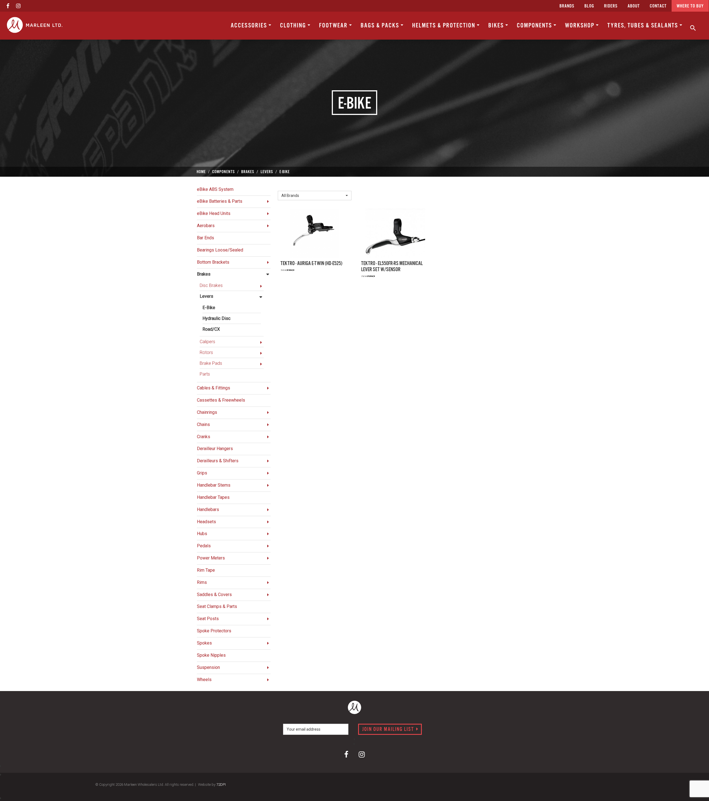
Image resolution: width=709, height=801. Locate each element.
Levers (206, 296)
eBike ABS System (215, 189)
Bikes (496, 26)
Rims (202, 582)
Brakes (203, 274)
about (634, 6)
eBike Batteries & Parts (219, 201)
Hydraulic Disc (216, 318)
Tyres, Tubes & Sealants (643, 26)
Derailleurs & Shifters (217, 460)
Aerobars (206, 225)
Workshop (580, 26)
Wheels (204, 679)
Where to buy (690, 6)
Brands (566, 6)
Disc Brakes (211, 285)
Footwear (334, 26)
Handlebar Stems (213, 485)
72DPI (221, 784)
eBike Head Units (213, 213)
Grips (202, 473)
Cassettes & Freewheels (221, 400)
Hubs (202, 533)
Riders (611, 6)
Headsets (206, 521)
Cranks (203, 436)
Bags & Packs (381, 26)
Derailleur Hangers (215, 448)
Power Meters (211, 558)
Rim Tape (206, 570)
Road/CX (211, 329)
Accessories (250, 26)
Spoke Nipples (211, 655)
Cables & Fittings (213, 388)
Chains (203, 424)
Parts (205, 374)
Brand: (285, 186)
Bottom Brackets (213, 262)
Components (535, 26)
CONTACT (658, 6)
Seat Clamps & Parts (217, 606)
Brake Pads (211, 363)
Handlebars (208, 509)
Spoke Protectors (214, 630)
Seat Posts (208, 618)
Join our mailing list (388, 729)
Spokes (204, 643)
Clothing (294, 26)
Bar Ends (205, 237)
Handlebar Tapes (213, 497)
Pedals (204, 545)
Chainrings (207, 412)
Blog (589, 6)
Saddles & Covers (214, 594)
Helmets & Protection (444, 26)
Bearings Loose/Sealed (220, 250)
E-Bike (208, 307)
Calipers (207, 341)
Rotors (206, 352)
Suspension (208, 667)
